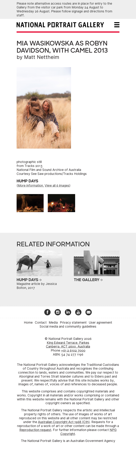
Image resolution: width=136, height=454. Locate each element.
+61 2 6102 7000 (73, 350)
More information (30, 185)
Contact (41, 322)
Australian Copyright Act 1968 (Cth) (64, 422)
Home (28, 322)
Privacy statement (73, 322)
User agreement (100, 322)
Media (53, 322)
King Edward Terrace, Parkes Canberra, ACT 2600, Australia (68, 345)
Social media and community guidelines (68, 326)
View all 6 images (57, 185)
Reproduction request (35, 430)
